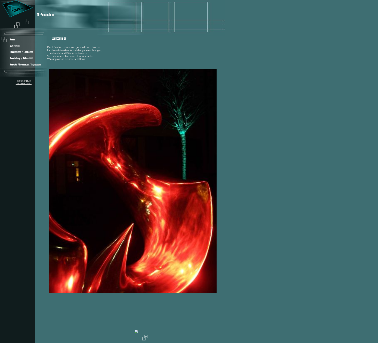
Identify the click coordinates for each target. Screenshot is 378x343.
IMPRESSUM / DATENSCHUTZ (24, 82)
